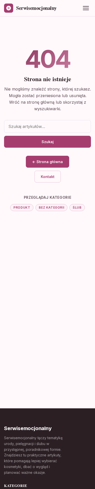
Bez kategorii (51, 207)
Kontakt (47, 176)
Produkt (21, 207)
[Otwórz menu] (86, 8)
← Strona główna (47, 162)
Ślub (77, 207)
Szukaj (48, 142)
